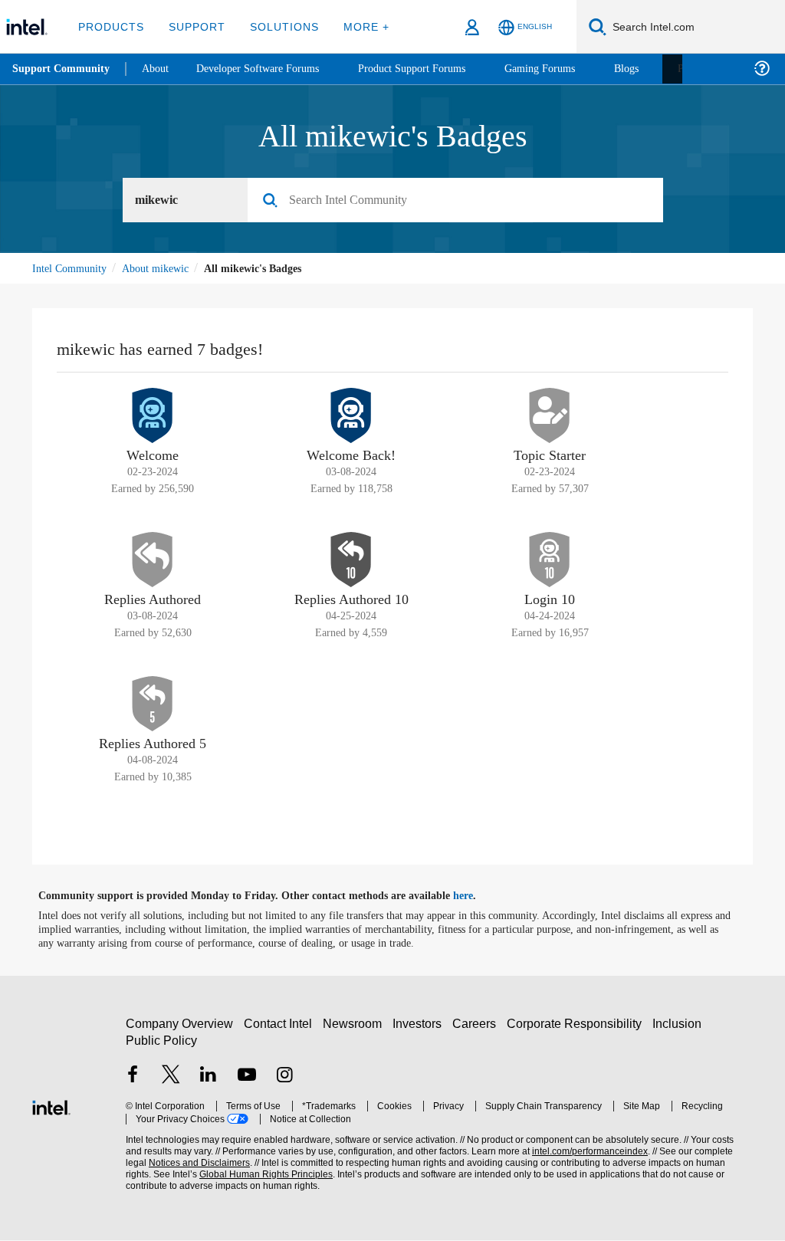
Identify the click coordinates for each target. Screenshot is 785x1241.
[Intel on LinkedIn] (208, 1077)
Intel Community (72, 269)
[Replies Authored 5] (152, 704)
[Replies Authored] (152, 560)
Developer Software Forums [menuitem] (269, 69)
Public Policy (160, 1041)
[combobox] (461, 201)
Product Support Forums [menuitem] (433, 69)
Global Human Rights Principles (233, 1175)
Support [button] (193, 26)
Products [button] (109, 26)
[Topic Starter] (549, 416)
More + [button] (356, 26)
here (476, 896)
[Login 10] (549, 560)
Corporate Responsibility (577, 1024)
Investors (420, 1024)
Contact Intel (280, 1024)
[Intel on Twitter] (171, 1077)
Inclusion (680, 1024)
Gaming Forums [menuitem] (568, 69)
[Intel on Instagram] (284, 1077)
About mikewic (164, 269)
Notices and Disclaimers (175, 1164)
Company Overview (180, 1024)
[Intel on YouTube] (247, 1077)
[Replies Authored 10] (351, 560)
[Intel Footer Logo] (51, 1106)
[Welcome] (152, 416)
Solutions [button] (277, 26)
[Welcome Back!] (351, 416)
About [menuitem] (159, 69)
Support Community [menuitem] (62, 69)
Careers (477, 1024)
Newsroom (355, 1024)
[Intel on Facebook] (133, 1077)
